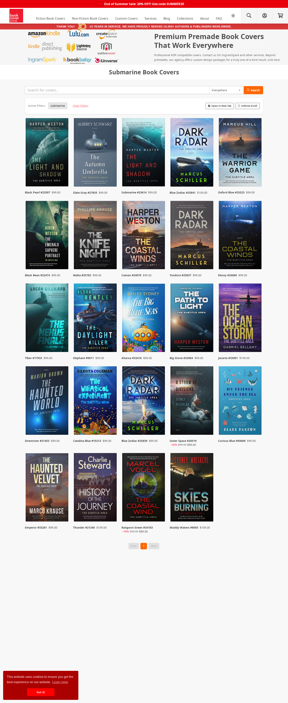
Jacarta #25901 (228, 358)
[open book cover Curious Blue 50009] (240, 401)
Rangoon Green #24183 (137, 527)
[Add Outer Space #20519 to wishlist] (208, 428)
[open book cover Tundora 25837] (192, 236)
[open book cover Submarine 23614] (144, 153)
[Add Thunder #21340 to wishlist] (111, 515)
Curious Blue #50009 (231, 441)
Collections (185, 18)
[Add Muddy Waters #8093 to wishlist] (208, 515)
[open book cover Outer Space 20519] (192, 401)
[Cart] (280, 16)
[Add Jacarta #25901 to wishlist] (256, 341)
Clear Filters (80, 106)
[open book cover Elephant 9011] (95, 319)
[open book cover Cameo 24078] (144, 236)
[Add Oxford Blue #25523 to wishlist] (256, 176)
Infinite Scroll (249, 106)
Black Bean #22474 (37, 275)
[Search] (249, 16)
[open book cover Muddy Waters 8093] (192, 488)
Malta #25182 (82, 275)
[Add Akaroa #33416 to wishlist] (159, 341)
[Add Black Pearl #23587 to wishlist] (63, 176)
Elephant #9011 (83, 358)
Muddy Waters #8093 (184, 527)
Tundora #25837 (180, 275)
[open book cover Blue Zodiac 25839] (144, 401)
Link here (274, 60)
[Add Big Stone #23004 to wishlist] (208, 341)
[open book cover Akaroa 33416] (144, 319)
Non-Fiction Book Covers (90, 18)
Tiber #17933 (33, 358)
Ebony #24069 (227, 275)
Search (255, 90)
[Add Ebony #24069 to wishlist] (256, 258)
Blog (166, 18)
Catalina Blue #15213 (87, 441)
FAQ (219, 18)
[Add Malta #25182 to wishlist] (111, 258)
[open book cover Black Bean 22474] (47, 236)
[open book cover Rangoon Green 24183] (144, 488)
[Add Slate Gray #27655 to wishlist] (111, 176)
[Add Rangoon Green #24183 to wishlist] (159, 515)
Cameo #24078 (131, 275)
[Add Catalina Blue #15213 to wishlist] (111, 428)
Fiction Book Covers (50, 18)
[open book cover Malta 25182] (95, 236)
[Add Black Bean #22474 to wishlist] (63, 258)
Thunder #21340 (84, 527)
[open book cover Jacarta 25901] (240, 319)
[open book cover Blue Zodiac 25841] (192, 153)
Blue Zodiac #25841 (183, 192)
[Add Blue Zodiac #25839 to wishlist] (159, 428)
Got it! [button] (41, 692)
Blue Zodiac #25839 (134, 441)
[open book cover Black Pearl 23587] (47, 153)
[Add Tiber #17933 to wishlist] (63, 341)
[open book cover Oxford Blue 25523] (240, 153)
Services (151, 18)
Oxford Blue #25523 (231, 192)
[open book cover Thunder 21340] (95, 488)
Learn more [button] (60, 682)
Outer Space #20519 (183, 441)
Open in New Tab (221, 106)
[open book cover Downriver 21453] (47, 401)
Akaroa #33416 (131, 358)
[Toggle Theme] (233, 16)
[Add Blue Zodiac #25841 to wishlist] (208, 176)
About (204, 18)
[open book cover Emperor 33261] (47, 488)
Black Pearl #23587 (37, 192)
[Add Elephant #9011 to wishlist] (111, 341)
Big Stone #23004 (181, 358)
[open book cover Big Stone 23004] (192, 319)
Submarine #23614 (134, 192)
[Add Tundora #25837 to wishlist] (208, 258)
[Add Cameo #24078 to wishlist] (159, 258)
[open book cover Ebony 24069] (240, 236)
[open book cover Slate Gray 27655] (95, 153)
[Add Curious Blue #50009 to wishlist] (256, 428)
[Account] (264, 16)
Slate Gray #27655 (85, 192)
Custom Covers (126, 18)
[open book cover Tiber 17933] (47, 319)
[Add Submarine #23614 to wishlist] (159, 176)
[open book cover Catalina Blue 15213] (95, 401)
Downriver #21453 (37, 441)
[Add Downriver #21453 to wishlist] (63, 428)
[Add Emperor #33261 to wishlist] (63, 515)
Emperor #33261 (36, 527)
